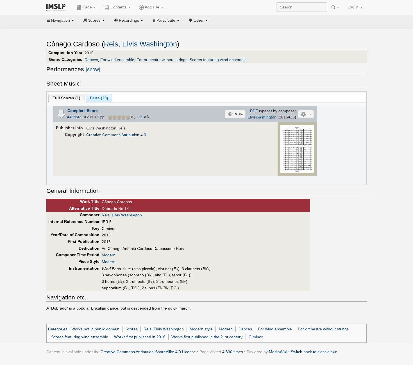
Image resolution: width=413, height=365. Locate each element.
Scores (131, 329)
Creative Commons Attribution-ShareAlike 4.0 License (148, 352)
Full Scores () (66, 98)
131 (141, 117)
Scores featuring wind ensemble (218, 59)
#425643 (74, 117)
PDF (254, 111)
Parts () (99, 98)
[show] (93, 69)
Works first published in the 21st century (206, 337)
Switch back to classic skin (314, 352)
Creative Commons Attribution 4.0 (116, 135)
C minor (256, 337)
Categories (57, 329)
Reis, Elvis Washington (140, 44)
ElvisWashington (262, 117)
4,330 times (232, 352)
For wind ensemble (117, 59)
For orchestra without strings (162, 59)
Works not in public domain (95, 329)
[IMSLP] (57, 7)
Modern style (201, 329)
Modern (108, 255)
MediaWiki (278, 352)
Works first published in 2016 (139, 337)
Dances (91, 59)
